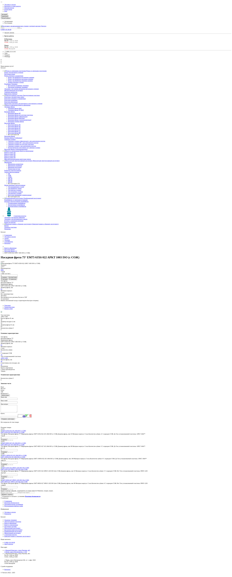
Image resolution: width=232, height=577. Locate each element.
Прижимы (7, 229)
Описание (7, 305)
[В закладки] (10, 452)
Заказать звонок (9, 32)
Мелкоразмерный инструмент (13, 90)
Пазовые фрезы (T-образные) (13, 138)
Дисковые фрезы (9, 107)
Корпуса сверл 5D (9, 157)
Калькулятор (8, 9)
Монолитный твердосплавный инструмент (46, 160)
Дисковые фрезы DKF (15, 108)
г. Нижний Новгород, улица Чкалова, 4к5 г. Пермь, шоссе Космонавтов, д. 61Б (17, 551)
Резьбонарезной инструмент (32, 198)
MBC (2, 270)
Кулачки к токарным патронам (13, 221)
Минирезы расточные (14, 167)
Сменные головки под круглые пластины (21, 144)
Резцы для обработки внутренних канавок (21, 77)
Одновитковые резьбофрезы (16, 203)
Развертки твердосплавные (12, 170)
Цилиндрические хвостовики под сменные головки (24, 147)
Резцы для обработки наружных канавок (20, 79)
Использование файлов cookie (13, 506)
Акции (6, 238)
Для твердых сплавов (14, 190)
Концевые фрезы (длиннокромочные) (19, 120)
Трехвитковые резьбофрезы (16, 205)
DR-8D (10, 182)
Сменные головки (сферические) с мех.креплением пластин (26, 141)
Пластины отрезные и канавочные (15, 98)
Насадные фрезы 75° (14, 131)
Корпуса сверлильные (26, 151)
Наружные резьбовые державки (18, 87)
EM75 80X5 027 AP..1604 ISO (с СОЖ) (12, 444)
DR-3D (10, 178)
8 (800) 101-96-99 (6, 29)
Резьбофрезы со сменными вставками (16, 200)
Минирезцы (8, 162)
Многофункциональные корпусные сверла (17, 159)
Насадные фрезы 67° (14, 129)
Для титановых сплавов (15, 192)
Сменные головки (10, 139)
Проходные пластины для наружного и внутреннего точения (23, 103)
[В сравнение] (12, 452)
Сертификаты (8, 241)
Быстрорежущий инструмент (13, 530)
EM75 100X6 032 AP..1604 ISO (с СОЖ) (13, 457)
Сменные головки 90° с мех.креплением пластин (23, 143)
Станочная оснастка (19, 216)
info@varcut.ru (8, 544)
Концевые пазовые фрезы (16, 121)
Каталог (3, 517)
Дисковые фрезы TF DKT (16, 110)
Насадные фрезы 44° (14, 126)
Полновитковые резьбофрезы (17, 206)
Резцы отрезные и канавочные (13, 76)
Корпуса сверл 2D (9, 152)
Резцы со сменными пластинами (36, 71)
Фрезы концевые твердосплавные (14, 185)
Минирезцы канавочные (15, 164)
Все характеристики (7, 294)
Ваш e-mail (4, 400)
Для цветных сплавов (14, 193)
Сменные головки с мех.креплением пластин (22, 146)
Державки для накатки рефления (14, 217)
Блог (5, 11)
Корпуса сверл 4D (9, 156)
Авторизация (8, 21)
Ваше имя (4, 397)
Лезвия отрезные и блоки (16, 82)
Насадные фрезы (9, 123)
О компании (8, 235)
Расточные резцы (9, 74)
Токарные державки (10, 520)
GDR (9, 175)
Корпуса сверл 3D (9, 154)
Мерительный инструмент (12, 533)
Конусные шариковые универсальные (19, 195)
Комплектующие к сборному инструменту (45, 224)
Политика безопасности (11, 503)
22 (1, 364)
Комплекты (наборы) (10, 94)
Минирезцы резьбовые (15, 165)
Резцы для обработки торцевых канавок (20, 80)
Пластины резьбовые (10, 100)
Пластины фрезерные (11, 102)
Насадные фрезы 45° (14, 128)
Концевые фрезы (9, 111)
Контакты (7, 243)
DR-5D (10, 180)
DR (9, 174)
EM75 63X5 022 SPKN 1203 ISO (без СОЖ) (14, 469)
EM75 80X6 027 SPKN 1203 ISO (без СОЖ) (14, 481)
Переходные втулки (14, 169)
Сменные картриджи (10, 92)
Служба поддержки (7, 566)
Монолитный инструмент (12, 528)
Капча (3, 413)
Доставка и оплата (10, 4)
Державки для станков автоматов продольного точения (21, 89)
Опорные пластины (10, 227)
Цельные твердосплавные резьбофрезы (16, 201)
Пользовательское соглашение (13, 504)
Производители (9, 8)
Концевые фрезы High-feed (16, 118)
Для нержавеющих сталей (16, 187)
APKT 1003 (4, 358)
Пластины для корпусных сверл (14, 97)
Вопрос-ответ (8, 308)
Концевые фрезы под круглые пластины (20, 115)
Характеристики (9, 307)
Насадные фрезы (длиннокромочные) (16, 149)
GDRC (10, 177)
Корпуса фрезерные (24, 105)
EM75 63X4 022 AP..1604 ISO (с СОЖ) (12, 432)
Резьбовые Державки (10, 84)
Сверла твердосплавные (11, 172)
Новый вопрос (5, 395)
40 (1, 361)
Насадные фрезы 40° (14, 125)
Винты (6, 225)
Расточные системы (10, 526)
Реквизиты (7, 514)
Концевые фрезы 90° (14, 113)
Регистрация (8, 23)
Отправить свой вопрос (7, 419)
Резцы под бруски (9, 222)
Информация (5, 509)
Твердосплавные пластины (31, 95)
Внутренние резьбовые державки (18, 85)
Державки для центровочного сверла (15, 219)
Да (1, 355)
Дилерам (7, 240)
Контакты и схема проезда (12, 6)
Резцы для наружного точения (13, 72)
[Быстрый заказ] (8, 452)
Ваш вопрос (4, 404)
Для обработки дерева (15, 188)
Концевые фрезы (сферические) (18, 116)
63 (1, 289)
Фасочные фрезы (9, 136)
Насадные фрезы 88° (14, 133)
